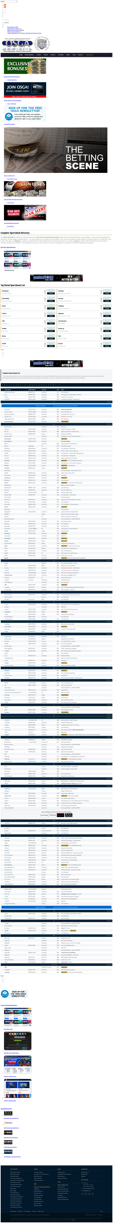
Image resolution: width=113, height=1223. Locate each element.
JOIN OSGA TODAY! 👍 (14, 28)
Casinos (34, 1211)
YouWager (61, 306)
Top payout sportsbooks (16, 1184)
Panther (6, 793)
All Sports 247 (8, 416)
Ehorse (6, 604)
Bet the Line (7, 499)
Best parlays (13, 1190)
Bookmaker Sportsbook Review (11, 1118)
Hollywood (7, 673)
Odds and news (61, 1187)
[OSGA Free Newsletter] (14, 997)
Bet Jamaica (7, 451)
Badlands (7, 429)
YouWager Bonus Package (10, 1076)
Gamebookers (8, 639)
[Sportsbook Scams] (25, 220)
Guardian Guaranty (9, 665)
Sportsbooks (29, 55)
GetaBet (6, 643)
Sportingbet (7, 860)
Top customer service (15, 1186)
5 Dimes (6, 397)
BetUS (4, 306)
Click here (73, 943)
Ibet (5, 685)
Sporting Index (8, 862)
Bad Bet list (17, 241)
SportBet (7, 850)
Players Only (7, 805)
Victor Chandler (8, 925)
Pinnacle (7, 798)
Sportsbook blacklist (15, 1205)
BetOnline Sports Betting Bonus (11, 1053)
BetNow (4, 328)
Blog (74, 55)
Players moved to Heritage (71, 451)
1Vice (6, 394)
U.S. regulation (27, 1211)
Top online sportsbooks (16, 1178)
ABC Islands (7, 409)
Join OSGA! (89, 55)
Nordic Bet (7, 771)
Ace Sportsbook (8, 411)
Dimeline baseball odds (63, 1199)
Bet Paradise (8, 475)
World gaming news (38, 1201)
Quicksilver (7, 823)
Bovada (60, 343)
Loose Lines (7, 729)
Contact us (100, 1214)
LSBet (6, 732)
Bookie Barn (7, 536)
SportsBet (7, 852)
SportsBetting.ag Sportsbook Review (12, 1156)
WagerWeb (7, 952)
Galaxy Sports (8, 636)
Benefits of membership (90, 1214)
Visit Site (51, 290)
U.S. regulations (37, 1197)
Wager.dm (7, 938)
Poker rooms (41, 1211)
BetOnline (61, 291)
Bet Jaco (7, 455)
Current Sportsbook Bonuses (9, 1005)
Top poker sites (61, 1172)
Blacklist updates (38, 1205)
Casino (38, 55)
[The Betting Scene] (55, 172)
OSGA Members (11, 103)
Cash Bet (7, 570)
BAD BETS (10, 226)
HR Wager (7, 677)
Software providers (38, 1180)
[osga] (17, 52)
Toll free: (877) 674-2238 (88, 1188)
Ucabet (6, 913)
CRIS (3, 321)
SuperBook (7, 881)
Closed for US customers (67, 397)
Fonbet (6, 631)
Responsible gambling (63, 1189)
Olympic (6, 783)
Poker (46, 55)
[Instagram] (92, 1194)
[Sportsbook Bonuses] (25, 73)
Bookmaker (5, 291)
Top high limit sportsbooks (16, 1196)
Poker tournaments (62, 1178)
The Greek (7, 894)
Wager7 (6, 945)
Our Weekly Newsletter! (9, 124)
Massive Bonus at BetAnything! (15, 30)
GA (54, 1219)
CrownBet (7, 587)
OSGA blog (36, 1189)
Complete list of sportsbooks (17, 1180)
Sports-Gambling (9, 855)
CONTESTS (10, 202)
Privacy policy (38, 1214)
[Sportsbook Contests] (25, 196)
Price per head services (63, 1191)
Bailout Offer (72, 448)
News (68, 55)
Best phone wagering (15, 1194)
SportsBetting (62, 321)
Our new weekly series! (9, 175)
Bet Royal (7, 490)
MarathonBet (8, 742)
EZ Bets (6, 614)
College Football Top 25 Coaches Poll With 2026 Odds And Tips (24, 33)
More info (75, 563)
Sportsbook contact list (16, 1203)
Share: (2, 349)
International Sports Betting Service (13, 692)
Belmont (7, 431)
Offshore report (37, 1193)
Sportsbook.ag (8, 869)
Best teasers (13, 1188)
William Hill (7, 957)
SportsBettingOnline (9, 867)
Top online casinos (38, 1172)
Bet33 (6, 550)
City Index (7, 577)
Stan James (7, 879)
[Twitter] (86, 1194)
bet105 (4, 343)
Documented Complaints (75, 463)
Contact (80, 55)
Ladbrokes (7, 720)
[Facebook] (82, 1194)
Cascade (7, 568)
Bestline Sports (8, 434)
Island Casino (8, 700)
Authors (61, 55)
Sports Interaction (9, 874)
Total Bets (7, 901)
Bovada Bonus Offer (12, 27)
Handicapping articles (63, 1193)
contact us (76, 241)
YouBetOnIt (7, 969)
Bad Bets (77, 399)
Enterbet (7, 609)
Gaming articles (37, 1199)
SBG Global (7, 838)
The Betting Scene (12, 179)
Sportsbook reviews (15, 1172)
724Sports (7, 399)
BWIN (6, 548)
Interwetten (7, 697)
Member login (84, 1174)
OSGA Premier (65, 421)
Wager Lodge (8, 947)
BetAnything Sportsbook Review (11, 1127)
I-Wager (6, 702)
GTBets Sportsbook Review (10, 1147)
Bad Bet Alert (73, 455)
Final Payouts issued (76, 470)
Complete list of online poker (64, 1174)
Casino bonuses (38, 1178)
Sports (53, 55)
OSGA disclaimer (46, 1214)
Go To (6, 655)
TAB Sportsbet (8, 889)
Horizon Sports (8, 675)
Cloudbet (7, 580)
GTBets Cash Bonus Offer (10, 1100)
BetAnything (5, 298)
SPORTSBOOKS (12, 80)
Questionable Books (75, 436)
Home (21, 55)
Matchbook (7, 739)
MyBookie (61, 313)
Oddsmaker (7, 781)
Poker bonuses (61, 1176)
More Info (72, 414)
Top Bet (6, 896)
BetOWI (6, 473)
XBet (59, 336)
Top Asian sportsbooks (15, 1201)
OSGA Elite (64, 438)
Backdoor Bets (8, 426)
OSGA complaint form (63, 1185)
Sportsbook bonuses (15, 1182)
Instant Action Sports (10, 690)
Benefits (83, 1176)
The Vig (6, 898)
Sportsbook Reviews (6, 1108)
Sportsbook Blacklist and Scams (11, 223)
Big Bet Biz (7, 521)
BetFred (6, 446)
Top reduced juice (14, 1192)
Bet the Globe (8, 497)
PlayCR (6, 803)
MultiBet (6, 751)
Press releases (37, 1203)
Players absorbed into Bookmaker (69, 516)
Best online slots (38, 1176)
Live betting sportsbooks (16, 1207)
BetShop (7, 492)
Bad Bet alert (76, 955)
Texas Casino (8, 891)
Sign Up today (49, 405)
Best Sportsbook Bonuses (8, 247)
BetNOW (79, 855)
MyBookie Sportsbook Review (11, 1137)
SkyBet (6, 843)
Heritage (60, 298)
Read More (76, 725)
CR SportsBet (8, 589)
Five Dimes (7, 629)
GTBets (4, 313)
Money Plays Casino (9, 749)
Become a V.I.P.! (85, 1172)
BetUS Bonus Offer (8, 1029)
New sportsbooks (14, 1176)
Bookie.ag (61, 328)
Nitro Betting (8, 769)
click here (70, 555)
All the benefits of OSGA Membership (12, 100)
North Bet (7, 773)
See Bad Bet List (74, 504)
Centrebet (7, 572)
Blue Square (7, 528)
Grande (6, 660)
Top (102, 1211)
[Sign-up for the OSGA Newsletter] (25, 121)
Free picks (60, 1195)
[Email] (89, 1194)
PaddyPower (7, 788)
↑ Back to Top (109, 401)
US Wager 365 (8, 918)
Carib (6, 565)
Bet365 (6, 553)
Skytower (7, 848)
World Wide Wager (9, 959)
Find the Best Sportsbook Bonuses (12, 76)
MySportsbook (8, 761)
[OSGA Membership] (25, 97)
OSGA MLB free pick (62, 1197)
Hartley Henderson (38, 1191)
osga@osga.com (87, 1190)
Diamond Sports (8, 594)
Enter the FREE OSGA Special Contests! (13, 199)
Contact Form (31, 759)
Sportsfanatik (8, 857)
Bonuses (20, 1211)
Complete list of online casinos (41, 1174)
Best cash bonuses (14, 1174)
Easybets (7, 607)
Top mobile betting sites (16, 1199)
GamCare (73, 1219)
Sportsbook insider (38, 1195)
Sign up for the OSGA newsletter (42, 1187)
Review (51, 293)
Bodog (4, 336)
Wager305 (7, 940)
